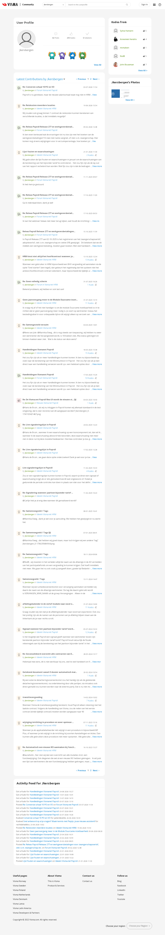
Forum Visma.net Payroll (47, 90)
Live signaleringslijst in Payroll (38, 467)
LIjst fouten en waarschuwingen (38, 151)
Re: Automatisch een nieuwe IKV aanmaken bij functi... (49, 747)
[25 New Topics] (52, 55)
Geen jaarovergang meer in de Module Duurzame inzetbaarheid (59, 831)
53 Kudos (89, 378)
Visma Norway (19, 881)
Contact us (87, 881)
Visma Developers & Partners (26, 912)
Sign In (144, 4)
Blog (119, 881)
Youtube (121, 899)
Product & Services (56, 885)
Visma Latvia (18, 903)
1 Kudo (90, 284)
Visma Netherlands (21, 894)
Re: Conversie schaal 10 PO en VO (38, 87)
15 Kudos (89, 353)
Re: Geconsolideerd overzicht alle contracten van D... (48, 654)
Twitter (120, 894)
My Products (154, 4)
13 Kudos (89, 259)
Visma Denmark (20, 899)
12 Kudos (89, 632)
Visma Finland (19, 890)
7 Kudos (90, 700)
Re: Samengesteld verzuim (36, 324)
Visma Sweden (19, 885)
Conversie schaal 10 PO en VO (36, 818)
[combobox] (98, 4)
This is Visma (54, 881)
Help (160, 4)
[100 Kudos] (82, 55)
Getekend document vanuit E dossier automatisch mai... (50, 672)
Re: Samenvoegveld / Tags (35, 511)
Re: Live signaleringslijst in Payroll (39, 424)
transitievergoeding (32, 697)
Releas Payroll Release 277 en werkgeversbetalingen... (49, 231)
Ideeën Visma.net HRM (46, 108)
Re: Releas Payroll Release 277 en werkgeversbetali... (48, 126)
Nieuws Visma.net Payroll (47, 403)
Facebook (121, 885)
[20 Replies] (62, 55)
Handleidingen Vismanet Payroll (38, 349)
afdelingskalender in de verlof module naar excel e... (48, 604)
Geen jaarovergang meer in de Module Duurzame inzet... (50, 299)
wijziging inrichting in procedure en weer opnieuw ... (48, 722)
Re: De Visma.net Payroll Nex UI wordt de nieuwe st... (48, 399)
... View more (96, 94)
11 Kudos (89, 303)
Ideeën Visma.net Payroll (47, 155)
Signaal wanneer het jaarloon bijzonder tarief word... (48, 629)
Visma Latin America (22, 908)
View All (97, 64)
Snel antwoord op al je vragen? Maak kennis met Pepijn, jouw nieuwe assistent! (59, 821)
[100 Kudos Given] (72, 55)
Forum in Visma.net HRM (47, 284)
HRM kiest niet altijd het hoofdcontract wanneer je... (48, 256)
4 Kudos (90, 471)
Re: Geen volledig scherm (35, 281)
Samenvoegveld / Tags (34, 579)
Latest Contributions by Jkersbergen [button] (40, 79)
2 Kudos (90, 155)
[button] (115, 93)
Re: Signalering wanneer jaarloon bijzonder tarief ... (48, 492)
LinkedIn (121, 890)
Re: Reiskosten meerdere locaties (39, 105)
